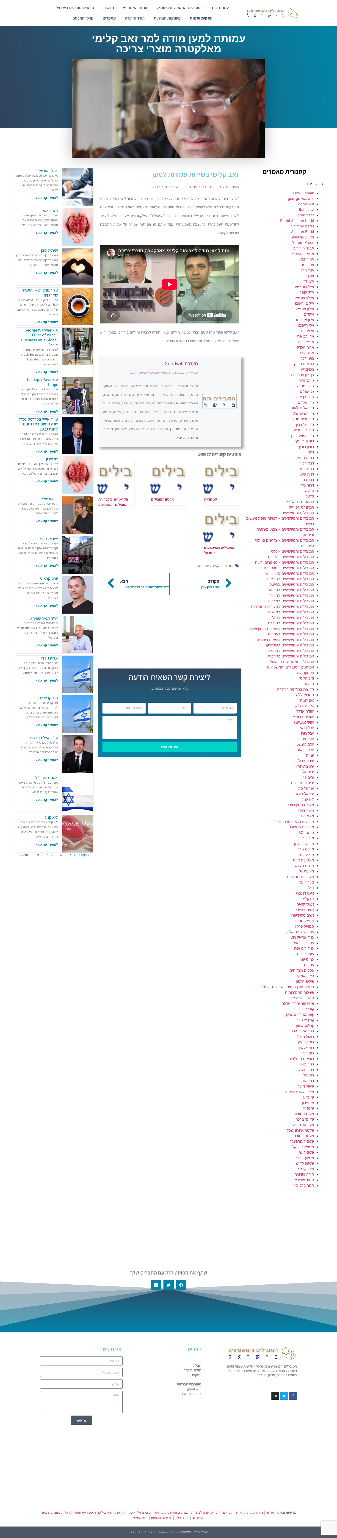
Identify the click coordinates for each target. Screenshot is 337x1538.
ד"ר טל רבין (305, 424)
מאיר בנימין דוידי (301, 805)
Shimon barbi (302, 226)
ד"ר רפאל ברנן (302, 435)
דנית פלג (307, 474)
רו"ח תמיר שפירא (44, 618)
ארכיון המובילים (109, 1512)
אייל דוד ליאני (303, 286)
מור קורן (307, 838)
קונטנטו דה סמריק (300, 1014)
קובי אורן (307, 1009)
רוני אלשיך (306, 1047)
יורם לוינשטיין (304, 744)
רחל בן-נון (306, 1064)
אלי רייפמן (306, 325)
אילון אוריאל (305, 308)
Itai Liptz (306, 209)
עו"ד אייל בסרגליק (300, 931)
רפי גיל (308, 1075)
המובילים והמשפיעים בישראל (180, 7)
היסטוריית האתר (84, 1512)
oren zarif (305, 215)
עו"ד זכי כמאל (303, 942)
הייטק (310, 496)
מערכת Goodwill (181, 363)
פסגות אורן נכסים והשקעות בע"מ (288, 987)
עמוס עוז (307, 959)
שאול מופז (306, 1086)
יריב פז (308, 777)
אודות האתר (137, 7)
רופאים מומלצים (301, 1058)
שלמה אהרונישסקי (299, 1130)
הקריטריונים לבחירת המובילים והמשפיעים (190, 1512)
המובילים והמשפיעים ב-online (290, 573)
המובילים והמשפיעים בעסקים (291, 634)
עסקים (309, 965)
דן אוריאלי (306, 463)
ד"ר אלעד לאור (302, 408)
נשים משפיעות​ (302, 915)
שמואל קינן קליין (302, 1146)
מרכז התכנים (83, 18)
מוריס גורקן (305, 849)
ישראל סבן (305, 788)
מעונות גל (306, 871)
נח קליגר (307, 898)
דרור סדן (307, 485)
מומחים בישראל (148, 1512)
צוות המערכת (253, 1512)
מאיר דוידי (306, 810)
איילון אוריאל (304, 297)
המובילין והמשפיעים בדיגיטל (292, 661)
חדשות (108, 7)
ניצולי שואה (305, 904)
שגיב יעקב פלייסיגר (299, 1091)
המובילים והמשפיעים (298, 512)
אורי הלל (307, 270)
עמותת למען (204, 566)
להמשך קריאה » (47, 197)
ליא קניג (308, 799)
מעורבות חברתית (167, 18)
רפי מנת (307, 1080)
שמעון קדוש (305, 1163)
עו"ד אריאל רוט (302, 937)
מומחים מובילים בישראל (75, 7)
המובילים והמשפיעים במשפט (291, 612)
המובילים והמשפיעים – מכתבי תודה (286, 568)
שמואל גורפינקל (302, 1141)
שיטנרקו (308, 1108)
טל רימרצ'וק (304, 705)
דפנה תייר (306, 479)
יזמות (310, 755)
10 (32, 855)
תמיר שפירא (304, 1180)
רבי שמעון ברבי (302, 1031)
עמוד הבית (220, 7)
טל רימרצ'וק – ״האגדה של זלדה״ (40, 292)
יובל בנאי (307, 727)
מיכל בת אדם (303, 860)
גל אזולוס (307, 391)
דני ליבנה (307, 468)
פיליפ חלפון (305, 981)
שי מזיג (308, 1097)
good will (306, 204)
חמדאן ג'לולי (304, 694)
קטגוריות (128, 1512)
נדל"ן (310, 887)
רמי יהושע (306, 1069)
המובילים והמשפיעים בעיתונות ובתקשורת (282, 628)
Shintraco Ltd (302, 237)
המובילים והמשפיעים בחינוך (292, 595)
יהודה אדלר (305, 711)
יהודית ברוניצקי (302, 716)
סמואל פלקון (304, 926)
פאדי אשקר (305, 976)
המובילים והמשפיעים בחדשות (290, 590)
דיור (311, 452)
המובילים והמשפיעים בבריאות (290, 579)
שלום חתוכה (304, 1113)
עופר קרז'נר (305, 954)
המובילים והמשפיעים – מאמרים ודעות (284, 562)
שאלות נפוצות (61, 1512)
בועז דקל (307, 358)
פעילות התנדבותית (299, 992)
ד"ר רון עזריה (304, 430)
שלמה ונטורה (304, 1135)
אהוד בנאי (306, 259)
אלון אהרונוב (304, 319)
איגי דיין (308, 281)
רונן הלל (308, 1053)
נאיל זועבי (306, 882)
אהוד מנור (306, 264)
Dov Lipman (303, 193)
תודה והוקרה (135, 18)
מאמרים (109, 18)
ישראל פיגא (305, 794)
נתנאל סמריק (303, 920)
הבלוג (309, 490)
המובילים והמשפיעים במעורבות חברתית (282, 606)
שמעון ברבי (305, 1158)
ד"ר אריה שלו (303, 413)
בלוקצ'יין (307, 369)
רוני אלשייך (305, 1042)
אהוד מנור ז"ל (46, 777)
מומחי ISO (306, 832)
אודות (270, 1512)
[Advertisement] (284, 1225)
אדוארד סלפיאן (302, 253)
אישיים (309, 314)
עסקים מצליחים (302, 970)
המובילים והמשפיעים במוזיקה (291, 601)
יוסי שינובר (305, 738)
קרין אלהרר (305, 1020)
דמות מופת (305, 457)
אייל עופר (307, 292)
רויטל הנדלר (304, 1036)
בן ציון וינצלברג (302, 375)
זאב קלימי (306, 678)
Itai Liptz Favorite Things (42, 382)
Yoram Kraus (303, 242)
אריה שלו (307, 353)
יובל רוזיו (307, 733)
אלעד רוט (306, 331)
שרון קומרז (306, 1169)
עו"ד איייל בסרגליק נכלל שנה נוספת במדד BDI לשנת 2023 (38, 424)
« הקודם (83, 855)
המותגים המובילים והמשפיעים (290, 667)
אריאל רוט (306, 342)
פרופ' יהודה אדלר (300, 998)
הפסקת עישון (304, 672)
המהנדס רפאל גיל (300, 501)
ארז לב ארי (305, 336)
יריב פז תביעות (302, 783)
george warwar (301, 198)
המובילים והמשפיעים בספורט (291, 623)
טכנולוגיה (307, 700)
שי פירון (308, 1102)
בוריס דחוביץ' (303, 364)
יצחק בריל (306, 761)
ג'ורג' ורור (306, 380)
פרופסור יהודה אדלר (298, 1003)
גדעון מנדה (305, 386)
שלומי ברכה (305, 1119)
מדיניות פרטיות (161, 1517)
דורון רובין (306, 446)
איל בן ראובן (304, 303)
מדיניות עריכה (232, 1512)
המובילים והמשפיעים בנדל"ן (292, 617)
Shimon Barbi (302, 231)
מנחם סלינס (304, 865)
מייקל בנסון (305, 854)
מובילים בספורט (301, 827)
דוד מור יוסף (304, 441)
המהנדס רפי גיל (301, 507)
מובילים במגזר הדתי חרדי (294, 821)
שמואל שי (306, 1152)
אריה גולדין (305, 347)
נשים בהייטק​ (304, 909)
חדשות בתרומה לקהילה (295, 689)
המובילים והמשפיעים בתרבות (291, 656)
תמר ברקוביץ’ (303, 1185)
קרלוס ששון (305, 1025)
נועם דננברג (305, 893)
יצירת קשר (182, 1517)
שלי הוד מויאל (303, 1124)
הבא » (24, 855)
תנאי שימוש (141, 1517)
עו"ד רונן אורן (304, 948)
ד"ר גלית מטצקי (302, 419)
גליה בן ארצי (304, 397)
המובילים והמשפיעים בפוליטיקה (289, 645)
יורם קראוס (305, 750)
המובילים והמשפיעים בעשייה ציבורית (285, 639)
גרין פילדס (306, 402)
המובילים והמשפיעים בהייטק (292, 584)
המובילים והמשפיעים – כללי (292, 551)
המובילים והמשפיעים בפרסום (291, 650)
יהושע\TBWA (303, 722)
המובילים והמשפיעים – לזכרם (291, 557)
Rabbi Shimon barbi (297, 220)
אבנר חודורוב (303, 248)
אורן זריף (307, 275)
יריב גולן (307, 772)
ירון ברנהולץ (305, 766)
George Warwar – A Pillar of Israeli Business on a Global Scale (39, 337)
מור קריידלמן (304, 843)
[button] (181, 1285)
